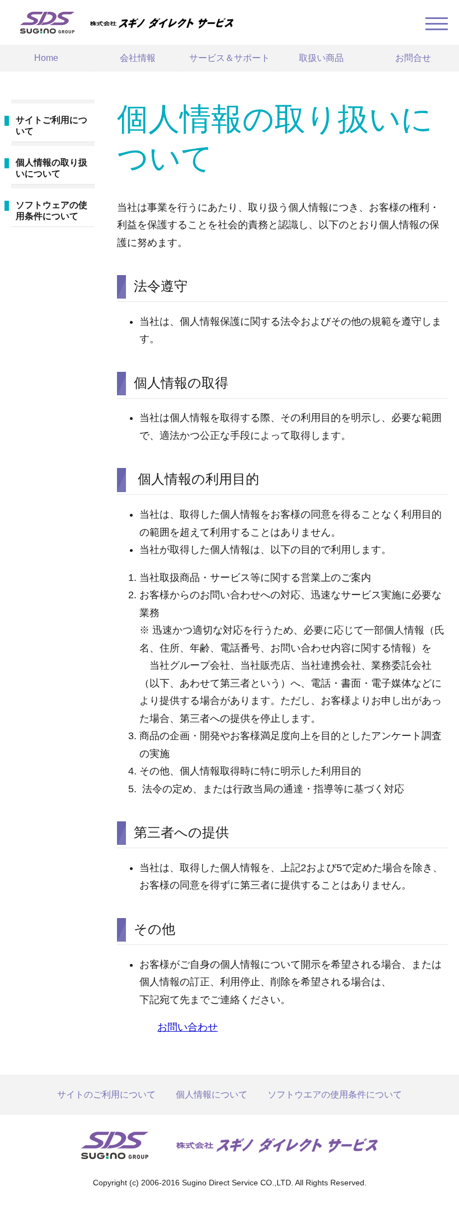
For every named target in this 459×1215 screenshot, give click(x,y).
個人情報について (211, 1094)
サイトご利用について (51, 125)
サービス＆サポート (229, 58)
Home (46, 58)
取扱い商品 (321, 58)
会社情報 (138, 58)
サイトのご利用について (106, 1094)
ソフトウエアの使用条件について (335, 1094)
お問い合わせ (187, 1027)
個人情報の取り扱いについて (51, 168)
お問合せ (413, 58)
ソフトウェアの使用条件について (51, 210)
